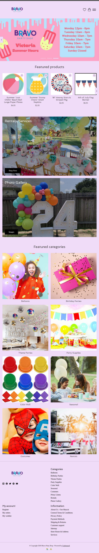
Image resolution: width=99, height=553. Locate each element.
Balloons (25, 301)
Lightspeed (66, 546)
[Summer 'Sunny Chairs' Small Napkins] (37, 84)
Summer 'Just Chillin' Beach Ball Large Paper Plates (13, 99)
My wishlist (6, 516)
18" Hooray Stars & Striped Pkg (61, 98)
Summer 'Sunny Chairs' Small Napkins (37, 99)
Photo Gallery (56, 501)
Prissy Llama (56, 495)
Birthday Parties (73, 301)
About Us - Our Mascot (60, 510)
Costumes (25, 456)
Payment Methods (57, 519)
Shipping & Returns (58, 522)
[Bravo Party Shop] (17, 10)
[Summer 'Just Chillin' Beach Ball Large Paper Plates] (13, 84)
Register (5, 510)
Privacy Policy (56, 516)
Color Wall (25, 404)
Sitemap (54, 528)
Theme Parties (25, 353)
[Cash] (50, 549)
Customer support (57, 525)
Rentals (73, 456)
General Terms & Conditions (62, 513)
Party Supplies (74, 353)
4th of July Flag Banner (85, 98)
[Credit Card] (47, 549)
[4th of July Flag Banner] (86, 84)
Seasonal (73, 404)
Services (54, 535)
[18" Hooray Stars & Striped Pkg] (61, 84)
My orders (6, 513)
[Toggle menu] (94, 9)
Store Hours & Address (59, 532)
